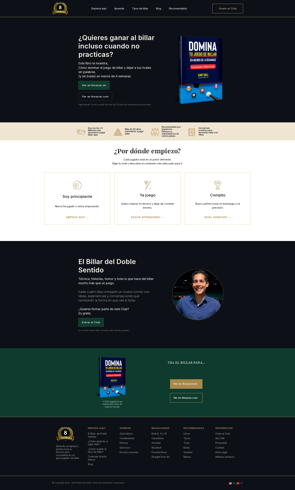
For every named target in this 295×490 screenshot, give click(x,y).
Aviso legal (221, 452)
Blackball (156, 447)
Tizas (186, 443)
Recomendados (178, 8)
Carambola (158, 438)
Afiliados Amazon (224, 457)
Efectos (124, 443)
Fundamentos (127, 438)
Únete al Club (228, 8)
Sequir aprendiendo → (147, 217)
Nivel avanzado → (218, 217)
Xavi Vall (219, 438)
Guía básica (126, 433)
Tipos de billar (140, 8)
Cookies (219, 447)
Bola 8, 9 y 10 (159, 433)
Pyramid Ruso (159, 452)
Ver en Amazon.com (95, 96)
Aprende (119, 8)
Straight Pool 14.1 (161, 457)
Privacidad (221, 443)
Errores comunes (129, 452)
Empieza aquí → (77, 217)
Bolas (187, 447)
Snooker (156, 443)
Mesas (187, 457)
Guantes (188, 452)
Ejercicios (125, 447)
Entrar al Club (91, 322)
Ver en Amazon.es (94, 85)
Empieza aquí (98, 8)
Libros (187, 433)
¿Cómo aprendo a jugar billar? (98, 443)
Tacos (187, 438)
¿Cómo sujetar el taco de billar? (97, 450)
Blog (158, 8)
